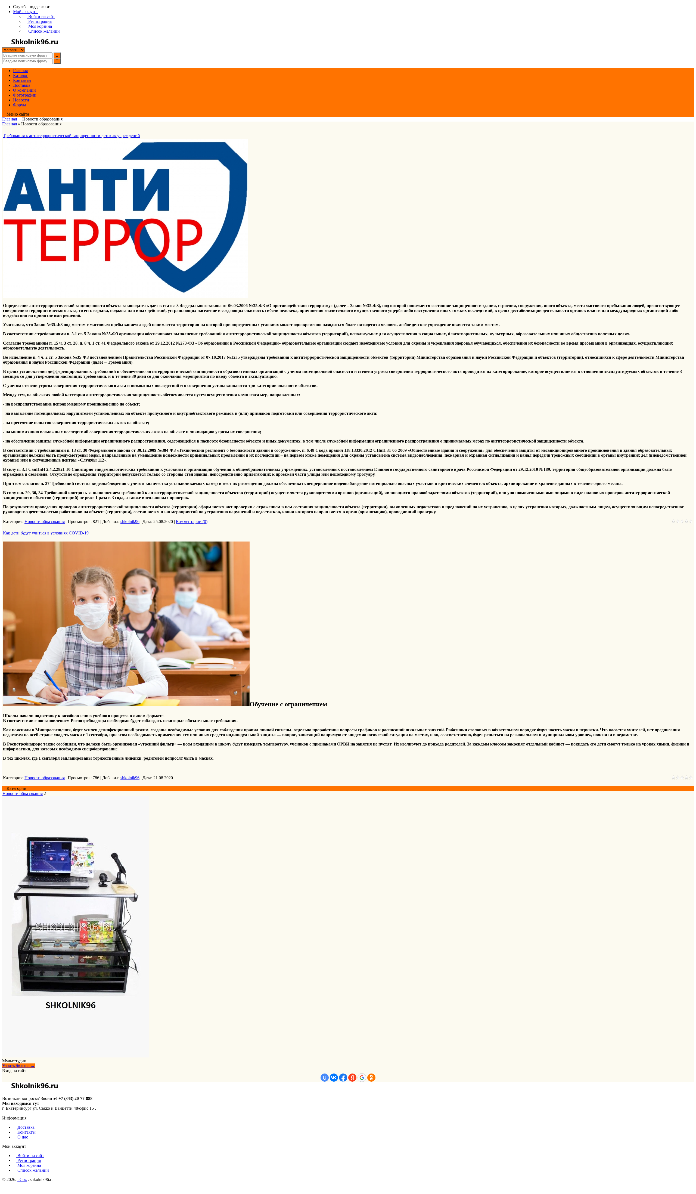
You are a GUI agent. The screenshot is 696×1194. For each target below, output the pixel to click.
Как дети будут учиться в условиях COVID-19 (46, 533)
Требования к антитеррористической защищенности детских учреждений (71, 135)
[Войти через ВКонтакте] (334, 1078)
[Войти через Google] (362, 1077)
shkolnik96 (129, 521)
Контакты (26, 1132)
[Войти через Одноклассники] (371, 1078)
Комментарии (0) (191, 521)
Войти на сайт (41, 16)
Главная (9, 119)
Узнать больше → (18, 1065)
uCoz (22, 1179)
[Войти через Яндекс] (352, 1078)
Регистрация (39, 21)
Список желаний (43, 31)
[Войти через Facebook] (343, 1078)
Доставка (25, 1127)
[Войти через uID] (325, 1078)
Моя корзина (39, 26)
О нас (22, 1137)
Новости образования (44, 521)
